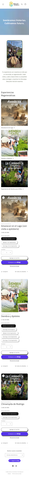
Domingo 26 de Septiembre (10, 246)
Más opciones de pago (14, 266)
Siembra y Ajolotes (6, 158)
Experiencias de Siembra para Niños (11, 189)
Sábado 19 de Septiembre (9, 333)
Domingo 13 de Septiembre (10, 336)
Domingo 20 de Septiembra (10, 417)
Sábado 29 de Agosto (8, 326)
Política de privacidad (16, 473)
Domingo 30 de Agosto (9, 238)
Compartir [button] (5, 271)
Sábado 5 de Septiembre (9, 242)
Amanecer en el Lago (7, 128)
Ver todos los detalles (20, 271)
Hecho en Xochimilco (13, 471)
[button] (3, 4)
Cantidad (3, 249)
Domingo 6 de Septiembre (10, 413)
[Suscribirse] (22, 455)
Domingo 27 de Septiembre (10, 340)
